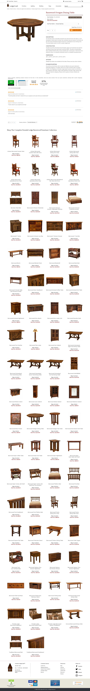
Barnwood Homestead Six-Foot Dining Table (55, 374)
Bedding (41, 6)
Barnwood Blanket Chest (35, 263)
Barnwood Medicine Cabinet (74, 401)
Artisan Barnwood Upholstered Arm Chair (16, 180)
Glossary (62, 667)
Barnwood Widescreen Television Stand (35, 596)
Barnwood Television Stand (35, 540)
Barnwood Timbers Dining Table (54, 540)
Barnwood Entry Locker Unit (54, 318)
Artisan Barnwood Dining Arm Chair (54, 152)
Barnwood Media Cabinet (54, 401)
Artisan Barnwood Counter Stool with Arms (35, 152)
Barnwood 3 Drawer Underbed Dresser (74, 208)
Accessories (58, 6)
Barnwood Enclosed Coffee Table (54, 290)
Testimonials (62, 670)
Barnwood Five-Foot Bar (16, 345)
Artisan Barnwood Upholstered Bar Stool (35, 180)
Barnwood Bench (15, 263)
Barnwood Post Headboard (16, 512)
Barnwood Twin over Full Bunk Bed (16, 568)
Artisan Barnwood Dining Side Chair (74, 152)
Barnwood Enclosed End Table (74, 290)
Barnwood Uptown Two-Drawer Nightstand (74, 568)
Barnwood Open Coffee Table (15, 455)
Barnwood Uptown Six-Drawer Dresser (55, 568)
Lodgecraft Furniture (44, 689)
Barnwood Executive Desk (74, 318)
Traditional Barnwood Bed (16, 652)
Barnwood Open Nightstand (54, 455)
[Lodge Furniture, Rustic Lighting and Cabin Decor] (12, 5)
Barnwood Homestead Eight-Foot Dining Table (74, 346)
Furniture (24, 6)
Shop (75, 17)
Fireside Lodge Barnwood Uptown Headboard (54, 625)
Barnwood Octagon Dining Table (35, 428)
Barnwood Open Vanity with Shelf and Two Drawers (35, 485)
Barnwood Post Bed (74, 484)
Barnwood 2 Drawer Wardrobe (35, 208)
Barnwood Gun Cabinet (55, 345)
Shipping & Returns (44, 667)
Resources (62, 672)
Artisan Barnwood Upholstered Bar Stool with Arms (55, 180)
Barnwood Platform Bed (54, 484)
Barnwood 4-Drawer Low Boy (35, 236)
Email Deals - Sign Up (13, 1)
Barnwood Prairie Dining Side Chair (74, 513)
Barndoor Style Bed (16, 208)
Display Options (23, 122)
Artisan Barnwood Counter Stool (16, 151)
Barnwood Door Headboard (35, 290)
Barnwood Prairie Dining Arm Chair (54, 513)
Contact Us (43, 665)
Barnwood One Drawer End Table (74, 428)
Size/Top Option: (51, 23)
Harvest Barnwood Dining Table (74, 624)
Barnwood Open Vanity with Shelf (16, 484)
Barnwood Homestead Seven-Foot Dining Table (35, 374)
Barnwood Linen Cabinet (35, 401)
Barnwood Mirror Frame (16, 428)
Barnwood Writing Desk (55, 595)
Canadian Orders (44, 670)
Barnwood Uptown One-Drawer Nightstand (35, 568)
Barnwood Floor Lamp (35, 345)
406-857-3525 (18, 665)
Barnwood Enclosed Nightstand (16, 318)
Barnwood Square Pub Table (15, 540)
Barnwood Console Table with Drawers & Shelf (15, 291)
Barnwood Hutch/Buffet (74, 373)
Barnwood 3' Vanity (16, 236)
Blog (61, 665)
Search (82, 6)
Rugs (50, 6)
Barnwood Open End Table (35, 455)
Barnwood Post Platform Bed (35, 512)
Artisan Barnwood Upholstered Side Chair (74, 180)
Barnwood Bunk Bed (74, 263)
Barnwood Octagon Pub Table (55, 428)
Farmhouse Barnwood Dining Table (74, 596)
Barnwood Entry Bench (35, 318)
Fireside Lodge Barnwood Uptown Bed (35, 625)
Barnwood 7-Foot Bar (74, 236)
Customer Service (68, 1)
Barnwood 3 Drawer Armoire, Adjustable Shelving (54, 208)
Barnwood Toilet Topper (74, 540)
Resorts (42, 672)
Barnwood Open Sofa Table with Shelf (74, 456)
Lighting (33, 6)
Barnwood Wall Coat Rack (16, 595)
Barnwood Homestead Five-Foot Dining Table (16, 374)
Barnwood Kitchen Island (15, 401)
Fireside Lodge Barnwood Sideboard (15, 625)
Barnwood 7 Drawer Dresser (54, 236)
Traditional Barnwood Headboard (35, 652)
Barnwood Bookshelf (54, 263)
